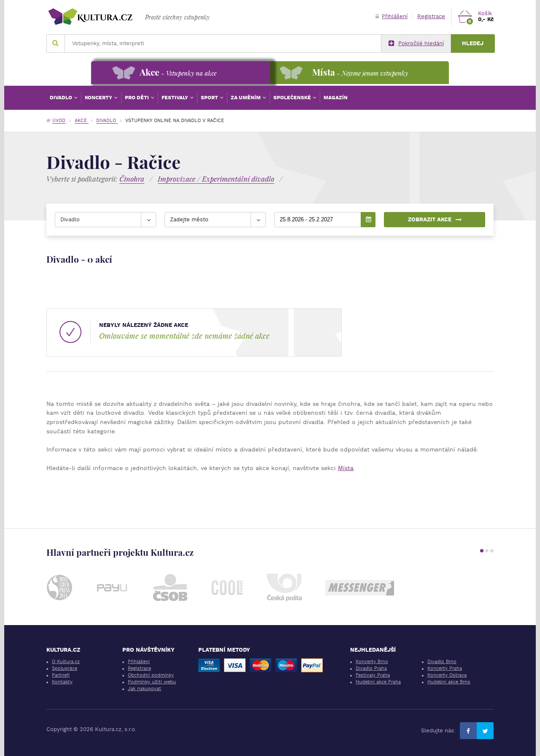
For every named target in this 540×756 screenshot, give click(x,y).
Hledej (472, 43)
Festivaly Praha (373, 675)
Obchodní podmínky (151, 675)
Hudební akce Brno (448, 682)
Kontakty (62, 682)
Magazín (336, 98)
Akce (82, 120)
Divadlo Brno (441, 661)
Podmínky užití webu (152, 682)
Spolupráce (64, 668)
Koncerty (99, 98)
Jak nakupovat (144, 688)
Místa (346, 468)
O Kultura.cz (66, 661)
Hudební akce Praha (378, 682)
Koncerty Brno (372, 661)
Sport (210, 98)
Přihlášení (395, 16)
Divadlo (61, 98)
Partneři (61, 675)
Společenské (292, 98)
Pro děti (137, 98)
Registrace (431, 16)
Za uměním (246, 98)
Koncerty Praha (444, 668)
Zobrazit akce (429, 219)
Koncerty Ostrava (447, 675)
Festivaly (175, 98)
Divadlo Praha (371, 668)
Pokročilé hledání (421, 43)
